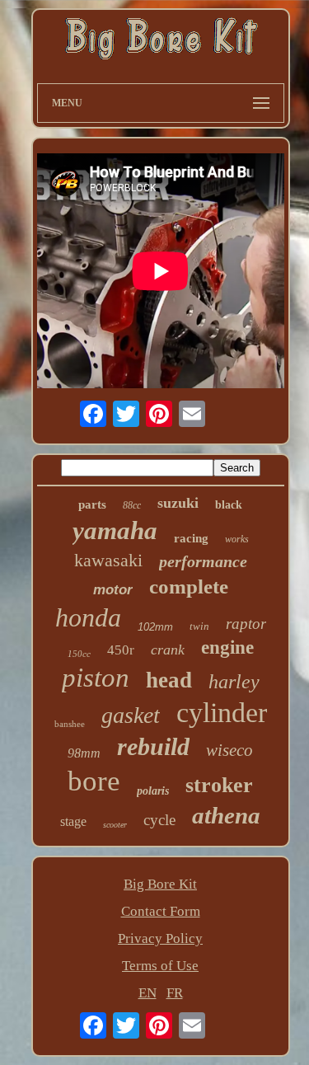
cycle (159, 819)
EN (147, 993)
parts (92, 504)
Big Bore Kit (160, 884)
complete (188, 586)
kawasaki (108, 560)
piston (95, 677)
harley (234, 681)
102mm (155, 627)
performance (203, 561)
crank (168, 649)
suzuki (178, 503)
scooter (115, 824)
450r (120, 650)
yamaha (115, 530)
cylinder (221, 712)
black (228, 505)
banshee (69, 724)
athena (226, 815)
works (237, 539)
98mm (84, 753)
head (169, 680)
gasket (130, 715)
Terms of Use (160, 966)
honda (88, 617)
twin (199, 626)
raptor (246, 623)
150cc (79, 654)
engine (227, 647)
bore (94, 781)
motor (113, 590)
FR (174, 993)
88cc (132, 505)
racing (191, 538)
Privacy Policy (160, 938)
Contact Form (160, 911)
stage (73, 821)
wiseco (229, 750)
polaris (153, 791)
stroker (219, 785)
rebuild (153, 746)
